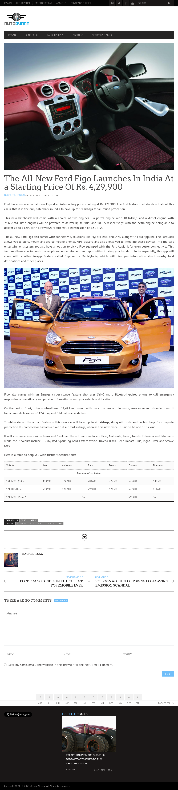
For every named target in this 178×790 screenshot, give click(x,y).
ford (40, 524)
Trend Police (23, 3)
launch (50, 524)
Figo (32, 524)
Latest (33, 520)
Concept (70, 769)
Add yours (61, 600)
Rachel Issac (14, 195)
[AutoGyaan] (29, 19)
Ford (24, 520)
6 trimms (22, 524)
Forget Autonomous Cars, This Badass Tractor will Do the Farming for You (85, 759)
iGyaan (8, 3)
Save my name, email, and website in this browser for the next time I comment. (61, 665)
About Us (61, 3)
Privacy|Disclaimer (81, 3)
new (60, 524)
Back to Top (164, 703)
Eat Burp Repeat (43, 3)
